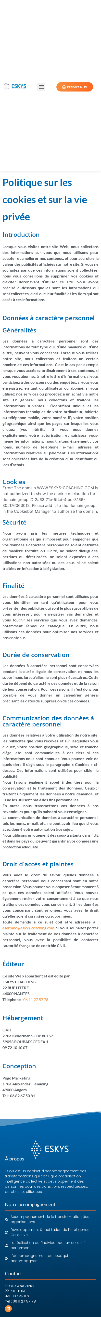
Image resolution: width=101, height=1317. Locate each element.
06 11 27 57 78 (35, 999)
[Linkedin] (8, 1308)
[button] (41, 87)
